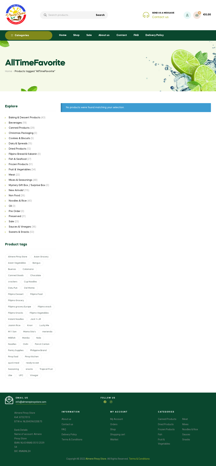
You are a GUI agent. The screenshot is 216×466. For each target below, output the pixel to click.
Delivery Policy (154, 35)
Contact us (160, 17)
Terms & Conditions (139, 458)
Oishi (25, 344)
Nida (38, 338)
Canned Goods (15, 276)
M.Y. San (12, 332)
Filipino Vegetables (39, 313)
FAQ (136, 35)
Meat (12, 175)
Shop (76, 35)
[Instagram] (111, 402)
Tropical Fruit (46, 369)
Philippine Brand (38, 351)
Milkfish (12, 338)
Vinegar (34, 376)
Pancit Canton (42, 344)
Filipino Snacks (15, 313)
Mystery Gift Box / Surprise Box (27, 185)
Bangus (36, 263)
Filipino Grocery (16, 301)
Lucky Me (44, 326)
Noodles (12, 344)
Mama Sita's (29, 332)
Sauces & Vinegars (20, 227)
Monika (26, 338)
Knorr (30, 326)
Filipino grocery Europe (19, 307)
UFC (21, 376)
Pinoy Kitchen (32, 357)
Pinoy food (13, 357)
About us (104, 35)
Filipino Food (36, 294)
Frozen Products (18, 164)
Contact (121, 35)
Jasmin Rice (14, 326)
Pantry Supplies (15, 351)
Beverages (15, 123)
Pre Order (14, 211)
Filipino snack (44, 307)
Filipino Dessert (15, 294)
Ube (10, 376)
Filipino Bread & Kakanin (23, 154)
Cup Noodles (30, 282)
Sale (89, 35)
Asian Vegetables (17, 263)
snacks (29, 369)
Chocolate (35, 276)
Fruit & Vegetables (20, 169)
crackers (12, 282)
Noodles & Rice (18, 201)
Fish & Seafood (17, 159)
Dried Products (17, 149)
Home (62, 35)
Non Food (14, 195)
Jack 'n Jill (35, 319)
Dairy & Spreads (18, 143)
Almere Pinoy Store (17, 257)
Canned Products (19, 128)
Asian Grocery (41, 257)
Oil (10, 206)
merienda (47, 332)
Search (100, 15)
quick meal (13, 363)
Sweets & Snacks (19, 232)
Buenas (12, 269)
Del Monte (29, 288)
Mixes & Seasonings (20, 180)
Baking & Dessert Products (24, 117)
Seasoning (13, 369)
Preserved (15, 216)
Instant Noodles (16, 319)
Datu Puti (12, 288)
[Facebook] (105, 402)
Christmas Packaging (21, 133)
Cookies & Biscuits (19, 138)
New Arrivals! (16, 190)
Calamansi (28, 269)
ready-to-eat (32, 363)
